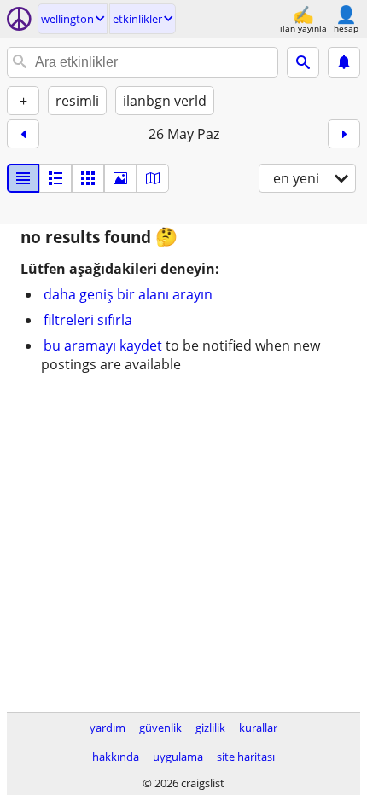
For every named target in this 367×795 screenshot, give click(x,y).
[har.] (153, 178)
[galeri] (120, 178)
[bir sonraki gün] (344, 133)
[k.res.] (55, 178)
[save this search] (344, 62)
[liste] (23, 178)
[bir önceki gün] (23, 133)
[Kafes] (88, 178)
